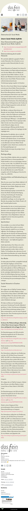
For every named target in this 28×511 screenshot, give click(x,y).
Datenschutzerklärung (5, 494)
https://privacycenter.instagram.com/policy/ (12, 411)
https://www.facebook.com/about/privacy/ (11, 350)
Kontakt (2, 490)
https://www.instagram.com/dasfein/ (13, 51)
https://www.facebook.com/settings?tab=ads (12, 329)
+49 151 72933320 (8, 479)
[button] (2, 508)
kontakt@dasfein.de (8, 484)
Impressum (3, 492)
